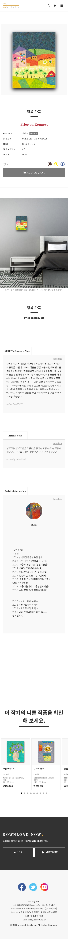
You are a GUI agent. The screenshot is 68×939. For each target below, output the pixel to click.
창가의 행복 (38, 768)
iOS (19, 852)
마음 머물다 (8, 768)
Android (51, 852)
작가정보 (33, 133)
